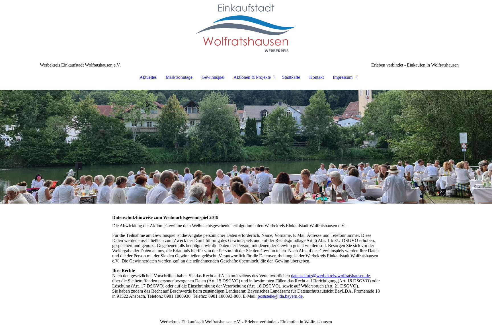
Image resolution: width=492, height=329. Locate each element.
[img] (246, 28)
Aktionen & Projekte (252, 77)
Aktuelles (148, 77)
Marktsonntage (179, 77)
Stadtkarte (291, 77)
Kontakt (316, 77)
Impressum (342, 77)
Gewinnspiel (213, 77)
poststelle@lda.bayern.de (280, 296)
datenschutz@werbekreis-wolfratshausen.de (330, 275)
